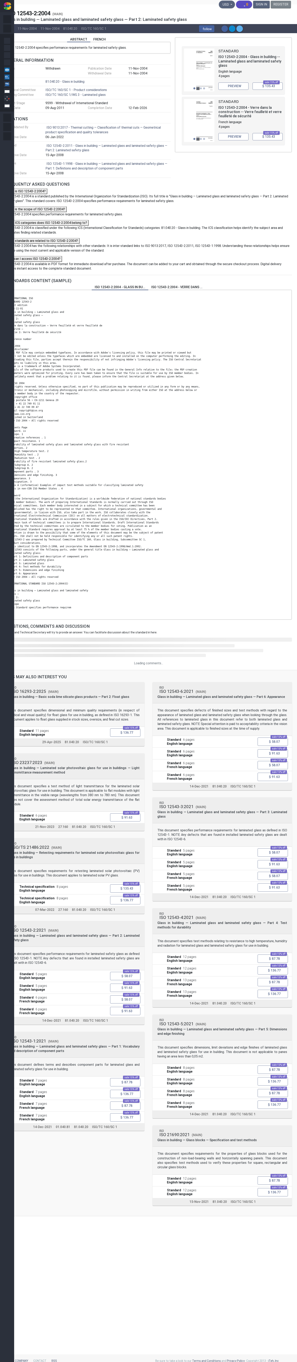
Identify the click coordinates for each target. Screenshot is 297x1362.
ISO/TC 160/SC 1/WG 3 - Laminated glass (75, 95)
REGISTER (280, 4)
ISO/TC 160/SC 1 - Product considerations (76, 90)
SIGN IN (261, 4)
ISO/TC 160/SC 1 (93, 28)
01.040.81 (63, 1127)
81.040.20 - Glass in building (64, 82)
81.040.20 (70, 28)
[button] (206, 28)
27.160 (63, 827)
